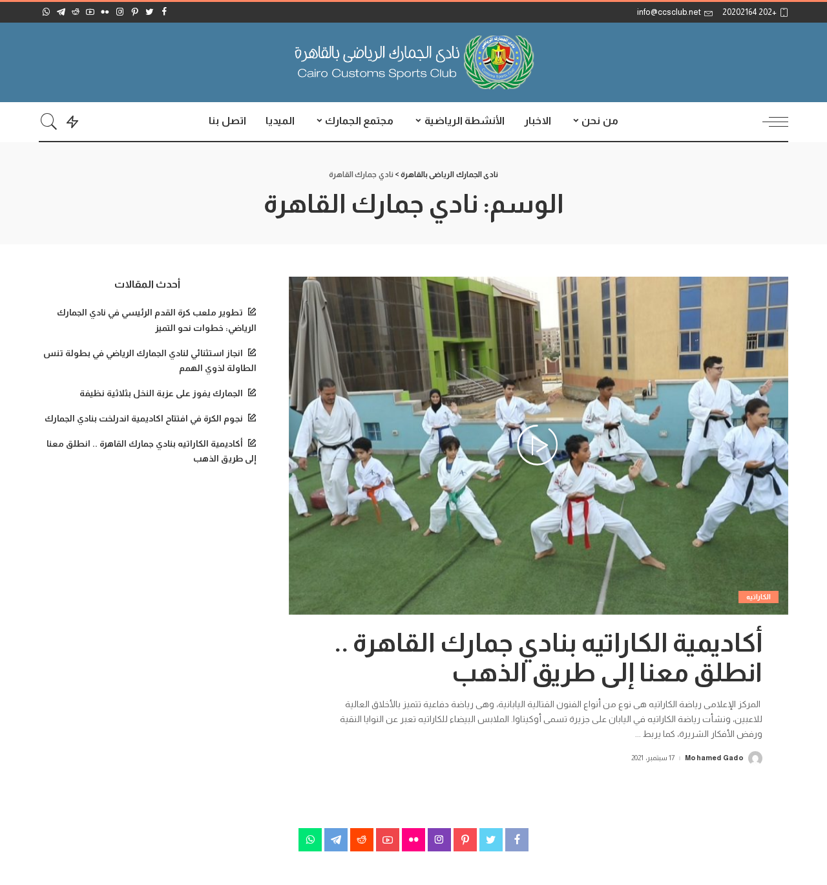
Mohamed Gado (714, 758)
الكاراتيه (758, 597)
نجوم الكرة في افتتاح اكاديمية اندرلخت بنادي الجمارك (144, 418)
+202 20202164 (749, 12)
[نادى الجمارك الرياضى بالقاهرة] (414, 62)
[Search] (49, 121)
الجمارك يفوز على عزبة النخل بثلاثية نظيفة (161, 393)
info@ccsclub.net (669, 12)
